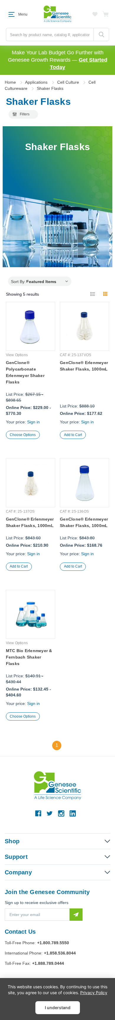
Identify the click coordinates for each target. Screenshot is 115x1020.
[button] (23, 114)
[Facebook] (38, 813)
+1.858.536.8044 (60, 953)
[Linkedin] (73, 813)
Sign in (33, 422)
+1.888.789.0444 (48, 963)
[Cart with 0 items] (106, 14)
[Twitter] (50, 813)
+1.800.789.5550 (53, 942)
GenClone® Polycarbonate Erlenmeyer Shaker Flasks (25, 372)
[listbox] (48, 281)
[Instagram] (61, 813)
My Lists (95, 14)
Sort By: (18, 281)
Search (101, 34)
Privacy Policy (93, 992)
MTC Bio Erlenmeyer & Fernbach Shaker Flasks (29, 657)
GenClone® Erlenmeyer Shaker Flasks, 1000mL (84, 365)
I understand (57, 1007)
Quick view (30, 336)
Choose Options (23, 435)
